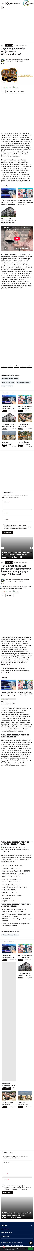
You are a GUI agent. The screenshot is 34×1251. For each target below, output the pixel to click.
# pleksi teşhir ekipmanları (23, 382)
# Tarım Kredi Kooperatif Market (10, 935)
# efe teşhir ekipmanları (8, 382)
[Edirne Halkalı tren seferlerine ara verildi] (8, 701)
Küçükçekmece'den (12, 59)
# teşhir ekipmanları (7, 386)
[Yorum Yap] (7, 91)
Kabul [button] (30, 1248)
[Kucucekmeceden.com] (19, 3)
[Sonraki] (31, 548)
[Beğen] (2, 91)
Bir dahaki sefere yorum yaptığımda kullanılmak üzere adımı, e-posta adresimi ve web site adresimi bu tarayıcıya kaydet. (17, 527)
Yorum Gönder (7, 532)
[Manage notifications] (4, 1247)
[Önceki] (2, 548)
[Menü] (2, 3)
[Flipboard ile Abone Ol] (16, 87)
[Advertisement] (17, 23)
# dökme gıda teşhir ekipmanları (10, 378)
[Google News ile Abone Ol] (6, 87)
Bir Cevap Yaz (7, 492)
